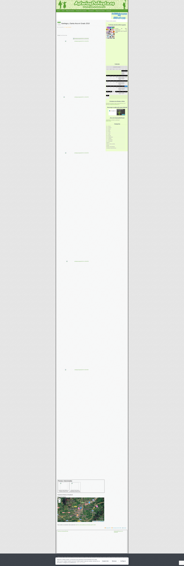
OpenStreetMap (101, 521)
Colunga (121, 557)
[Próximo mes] (126, 67)
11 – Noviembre (109, 139)
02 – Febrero (108, 127)
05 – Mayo (108, 131)
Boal (78, 557)
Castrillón (108, 557)
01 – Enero (108, 126)
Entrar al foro (108, 121)
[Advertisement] (83, 16)
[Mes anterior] (107, 67)
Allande (59, 557)
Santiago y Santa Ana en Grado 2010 (75, 23)
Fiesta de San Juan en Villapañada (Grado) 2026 (75, 491)
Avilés (65, 557)
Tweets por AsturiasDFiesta (62, 531)
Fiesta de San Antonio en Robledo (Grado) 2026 (64, 491)
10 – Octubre (108, 138)
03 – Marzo (108, 128)
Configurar (123, 561)
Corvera (125, 557)
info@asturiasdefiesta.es (114, 104)
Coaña (117, 557)
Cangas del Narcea (89, 557)
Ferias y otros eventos (110, 143)
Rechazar (114, 561)
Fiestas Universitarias (110, 146)
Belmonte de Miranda (72, 557)
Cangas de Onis (98, 557)
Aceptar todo (105, 561)
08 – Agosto (108, 135)
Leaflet (94, 521)
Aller (62, 557)
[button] (81, 508)
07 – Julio (108, 134)
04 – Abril (108, 130)
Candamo (82, 557)
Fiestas (107, 145)
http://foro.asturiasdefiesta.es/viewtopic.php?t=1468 (86, 524)
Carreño (104, 557)
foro (122, 103)
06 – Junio (108, 133)
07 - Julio (66, 27)
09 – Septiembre (109, 137)
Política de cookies (80, 562)
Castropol (113, 557)
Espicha (108, 142)
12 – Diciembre (109, 141)
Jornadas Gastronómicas (111, 148)
